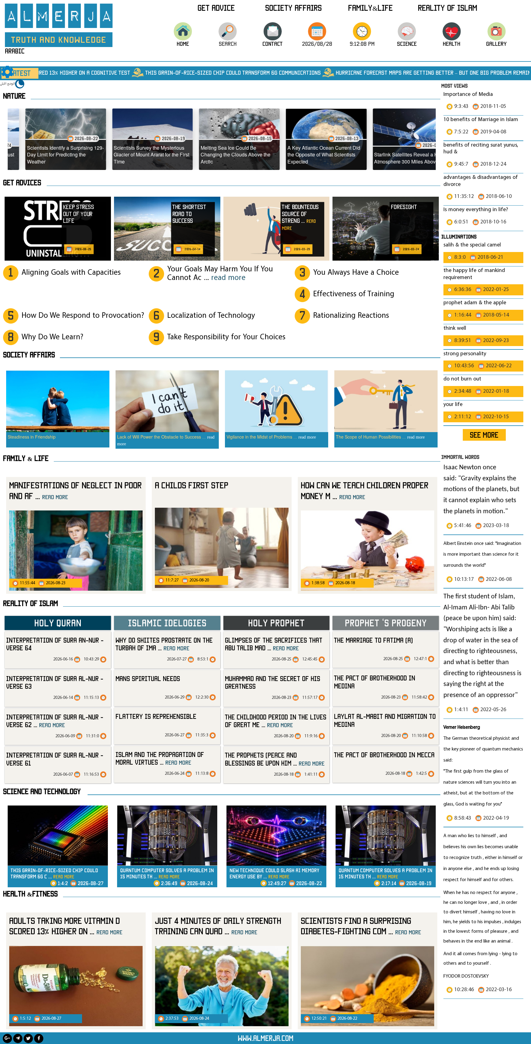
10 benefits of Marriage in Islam (480, 120)
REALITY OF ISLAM (447, 8)
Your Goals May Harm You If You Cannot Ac (220, 273)
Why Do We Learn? (52, 337)
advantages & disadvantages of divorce (480, 181)
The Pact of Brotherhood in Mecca (384, 754)
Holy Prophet (276, 622)
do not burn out (462, 379)
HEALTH (451, 43)
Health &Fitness (30, 893)
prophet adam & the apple (474, 303)
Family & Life (26, 458)
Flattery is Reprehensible (156, 716)
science (407, 43)
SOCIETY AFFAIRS (29, 354)
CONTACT (272, 43)
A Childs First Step (191, 485)
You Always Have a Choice (356, 272)
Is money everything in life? (476, 210)
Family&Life (370, 8)
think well (454, 328)
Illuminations (459, 236)
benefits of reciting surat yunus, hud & (480, 148)
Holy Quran (57, 622)
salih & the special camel (472, 245)
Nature (14, 96)
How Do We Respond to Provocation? (83, 315)
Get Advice (216, 8)
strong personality (464, 354)
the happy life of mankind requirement (474, 274)
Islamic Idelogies (167, 622)
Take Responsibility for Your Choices (226, 337)
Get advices (22, 182)
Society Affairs (293, 8)
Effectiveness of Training (353, 294)
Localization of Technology (211, 315)
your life (452, 404)
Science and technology (42, 791)
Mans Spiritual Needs (148, 678)
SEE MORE (484, 435)
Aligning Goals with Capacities (71, 272)
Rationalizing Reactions (351, 315)
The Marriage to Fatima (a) (373, 640)
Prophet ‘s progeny (386, 622)
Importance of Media (468, 94)
